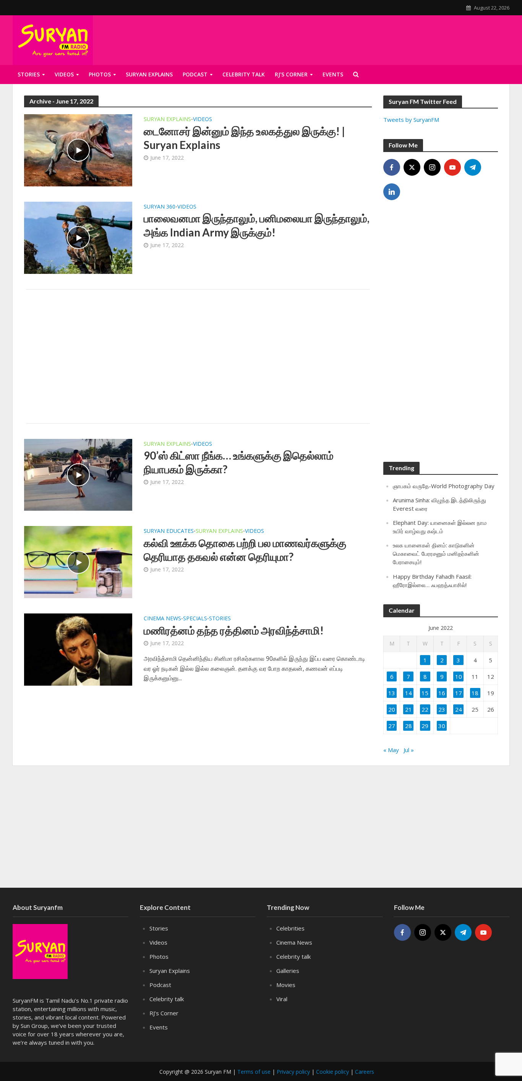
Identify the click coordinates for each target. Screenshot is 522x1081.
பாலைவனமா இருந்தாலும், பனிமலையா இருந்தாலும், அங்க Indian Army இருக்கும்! (257, 225)
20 (391, 709)
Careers (364, 1071)
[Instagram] (432, 167)
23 (441, 709)
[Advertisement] (198, 356)
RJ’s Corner (163, 1013)
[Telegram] (472, 167)
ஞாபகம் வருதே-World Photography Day (443, 486)
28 (408, 726)
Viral (281, 999)
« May (391, 750)
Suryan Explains (149, 74)
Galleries (287, 970)
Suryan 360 (159, 207)
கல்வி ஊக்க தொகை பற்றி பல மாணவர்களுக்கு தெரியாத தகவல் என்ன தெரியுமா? (245, 549)
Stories (29, 74)
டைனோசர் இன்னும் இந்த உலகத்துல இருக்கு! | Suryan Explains (244, 138)
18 (475, 693)
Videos (64, 74)
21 (408, 709)
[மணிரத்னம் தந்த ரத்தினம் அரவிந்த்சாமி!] (78, 649)
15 (424, 693)
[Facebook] (391, 167)
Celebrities (290, 928)
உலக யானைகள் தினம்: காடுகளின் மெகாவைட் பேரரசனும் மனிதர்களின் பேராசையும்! (436, 553)
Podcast (195, 74)
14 (408, 693)
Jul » (409, 750)
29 (424, 726)
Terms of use (254, 1071)
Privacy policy (293, 1071)
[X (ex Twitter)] (412, 167)
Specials (195, 619)
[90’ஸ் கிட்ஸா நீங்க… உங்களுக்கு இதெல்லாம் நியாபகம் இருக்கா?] (78, 474)
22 (424, 709)
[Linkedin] (391, 191)
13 (391, 693)
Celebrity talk (166, 999)
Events (158, 1027)
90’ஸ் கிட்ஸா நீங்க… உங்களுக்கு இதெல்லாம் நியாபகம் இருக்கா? (239, 462)
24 (458, 709)
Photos (100, 74)
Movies (285, 985)
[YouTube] (452, 167)
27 (391, 726)
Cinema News (162, 619)
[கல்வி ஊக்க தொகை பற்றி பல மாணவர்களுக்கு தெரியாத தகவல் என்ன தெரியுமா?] (78, 561)
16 (441, 693)
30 (441, 726)
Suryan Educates (169, 531)
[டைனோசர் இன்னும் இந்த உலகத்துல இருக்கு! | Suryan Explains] (78, 150)
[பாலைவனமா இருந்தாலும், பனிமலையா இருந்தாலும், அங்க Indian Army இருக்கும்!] (78, 237)
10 (458, 676)
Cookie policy (332, 1071)
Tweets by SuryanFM (411, 119)
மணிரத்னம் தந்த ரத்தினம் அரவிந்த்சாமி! (234, 630)
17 (458, 693)
